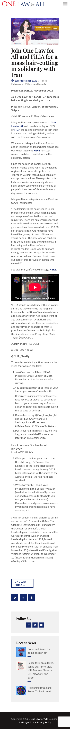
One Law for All (20, 583)
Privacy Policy (43, 722)
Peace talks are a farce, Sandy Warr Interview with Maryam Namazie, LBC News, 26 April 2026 (41, 670)
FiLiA (17, 129)
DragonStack (29, 722)
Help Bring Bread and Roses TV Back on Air (40, 689)
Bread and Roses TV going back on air (39, 650)
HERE (53, 269)
